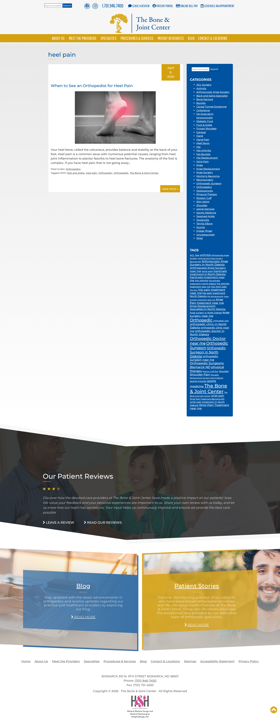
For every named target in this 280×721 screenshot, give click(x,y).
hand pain (207, 271)
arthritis (205, 255)
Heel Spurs (203, 143)
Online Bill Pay (189, 6)
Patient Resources (171, 38)
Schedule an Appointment (219, 6)
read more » (170, 189)
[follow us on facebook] (87, 6)
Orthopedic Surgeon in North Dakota (208, 352)
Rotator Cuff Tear (210, 371)
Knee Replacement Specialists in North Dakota (208, 308)
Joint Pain (202, 161)
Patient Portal (165, 6)
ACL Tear (194, 255)
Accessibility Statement (217, 661)
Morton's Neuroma (208, 176)
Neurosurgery (204, 179)
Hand (199, 135)
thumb (200, 227)
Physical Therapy (206, 194)
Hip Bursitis (203, 154)
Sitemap (190, 661)
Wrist (199, 238)
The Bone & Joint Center (144, 173)
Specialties (109, 38)
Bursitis (201, 103)
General (201, 132)
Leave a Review (141, 6)
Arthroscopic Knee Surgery (212, 92)
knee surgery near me (209, 314)
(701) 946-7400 (145, 681)
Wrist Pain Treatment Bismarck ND (207, 399)
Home (25, 661)
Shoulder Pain (200, 374)
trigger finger (204, 230)
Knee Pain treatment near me (207, 301)
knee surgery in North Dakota (206, 312)
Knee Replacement (208, 168)
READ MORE (84, 617)
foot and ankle (75, 173)
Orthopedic (105, 173)
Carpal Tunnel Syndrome (211, 106)
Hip (198, 146)
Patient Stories (196, 585)
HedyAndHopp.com (140, 716)
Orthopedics (73, 169)
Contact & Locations (212, 38)
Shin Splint (202, 201)
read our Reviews (104, 522)
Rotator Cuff (203, 198)
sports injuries (198, 381)
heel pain (91, 173)
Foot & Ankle (204, 125)
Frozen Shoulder (206, 128)
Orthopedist (121, 173)
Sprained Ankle (205, 216)
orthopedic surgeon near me (204, 358)
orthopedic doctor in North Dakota (207, 332)
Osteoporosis (204, 190)
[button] (273, 710)
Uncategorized (205, 234)
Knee (199, 165)
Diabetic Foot (204, 121)
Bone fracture (204, 99)
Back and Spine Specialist (212, 95)
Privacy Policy (249, 661)
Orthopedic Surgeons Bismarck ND (207, 365)
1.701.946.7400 (112, 5)
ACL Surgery (203, 84)
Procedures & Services (137, 38)
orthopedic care (221, 321)
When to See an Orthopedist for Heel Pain (92, 85)
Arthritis (201, 88)
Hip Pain (194, 290)
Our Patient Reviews (78, 476)
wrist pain (217, 395)
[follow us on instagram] (95, 6)
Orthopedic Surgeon (209, 183)
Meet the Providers (82, 38)
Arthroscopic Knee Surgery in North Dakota (209, 263)
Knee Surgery (204, 172)
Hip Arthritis (203, 150)
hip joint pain (219, 286)
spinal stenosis (205, 209)
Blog (191, 38)
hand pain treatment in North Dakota (208, 273)
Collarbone (203, 110)
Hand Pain (202, 139)
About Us (58, 38)
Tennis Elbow (204, 223)
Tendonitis (202, 220)
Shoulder (201, 205)
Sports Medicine (206, 212)
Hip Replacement (207, 157)
